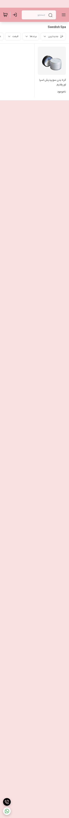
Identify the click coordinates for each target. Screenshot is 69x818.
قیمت (15, 36)
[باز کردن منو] (63, 15)
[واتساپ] (7, 811)
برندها (33, 36)
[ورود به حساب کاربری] (15, 15)
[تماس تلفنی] (7, 802)
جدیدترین (53, 36)
